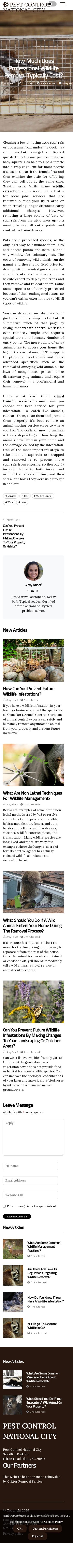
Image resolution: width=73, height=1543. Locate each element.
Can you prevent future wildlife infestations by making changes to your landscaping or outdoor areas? (32, 1038)
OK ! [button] (20, 1528)
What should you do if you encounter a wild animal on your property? (44, 1403)
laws (23, 502)
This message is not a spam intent (31, 1206)
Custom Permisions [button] (45, 1528)
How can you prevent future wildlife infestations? (29, 691)
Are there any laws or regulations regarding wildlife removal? (42, 1273)
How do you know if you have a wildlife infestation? (45, 1299)
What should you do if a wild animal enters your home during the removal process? (32, 925)
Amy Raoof (10, 83)
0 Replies (67, 83)
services (12, 496)
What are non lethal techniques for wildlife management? (32, 795)
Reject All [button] (37, 1536)
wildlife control (44, 496)
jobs (26, 496)
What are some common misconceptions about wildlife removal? (42, 1377)
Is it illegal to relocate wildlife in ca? (42, 1326)
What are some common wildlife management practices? (43, 1246)
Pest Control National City (22, 1450)
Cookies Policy (53, 1522)
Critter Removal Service (24, 1481)
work (10, 502)
